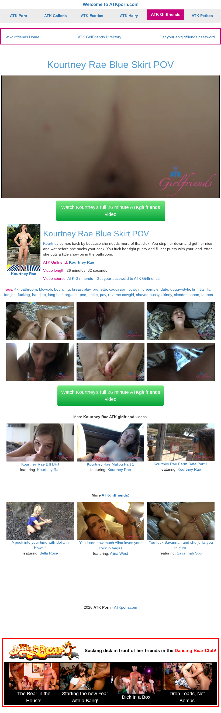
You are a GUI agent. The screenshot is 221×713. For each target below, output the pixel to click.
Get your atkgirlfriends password (187, 37)
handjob (39, 294)
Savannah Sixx (189, 553)
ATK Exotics (92, 15)
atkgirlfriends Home (22, 37)
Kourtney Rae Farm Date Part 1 (181, 464)
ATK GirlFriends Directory (99, 37)
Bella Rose (49, 553)
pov (103, 294)
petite (93, 294)
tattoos (207, 294)
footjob (10, 294)
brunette (100, 289)
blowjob (45, 289)
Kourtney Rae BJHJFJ (40, 464)
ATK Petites (202, 15)
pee (83, 294)
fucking (24, 294)
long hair (55, 294)
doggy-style (180, 289)
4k (16, 289)
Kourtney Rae (49, 469)
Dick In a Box (136, 697)
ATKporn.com (125, 607)
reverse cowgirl (121, 294)
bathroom (28, 289)
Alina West (119, 553)
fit (208, 289)
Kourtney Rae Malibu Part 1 (110, 464)
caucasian (117, 289)
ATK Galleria (55, 15)
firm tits (198, 289)
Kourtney (50, 243)
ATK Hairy (129, 15)
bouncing (62, 289)
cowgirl (134, 289)
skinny (166, 294)
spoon (194, 294)
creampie (150, 289)
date (164, 289)
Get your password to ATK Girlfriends (128, 278)
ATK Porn (18, 15)
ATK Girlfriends (165, 14)
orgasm (71, 294)
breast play (81, 289)
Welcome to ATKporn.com (111, 4)
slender (180, 294)
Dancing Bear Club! (195, 650)
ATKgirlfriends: (115, 495)
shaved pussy (147, 294)
